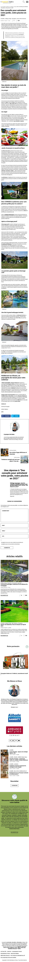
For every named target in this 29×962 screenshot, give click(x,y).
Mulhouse (12, 947)
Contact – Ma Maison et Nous (14, 951)
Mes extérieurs (7, 6)
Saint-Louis (23, 947)
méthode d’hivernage (9, 214)
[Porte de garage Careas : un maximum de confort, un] (14, 845)
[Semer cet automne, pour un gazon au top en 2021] (14, 611)
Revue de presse (15, 953)
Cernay (15, 947)
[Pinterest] (16, 740)
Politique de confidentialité (18, 955)
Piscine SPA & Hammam (21, 18)
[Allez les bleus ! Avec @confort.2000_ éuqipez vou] (14, 930)
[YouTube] (19, 740)
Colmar (8, 947)
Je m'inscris (14, 785)
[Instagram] (13, 740)
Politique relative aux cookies (8, 957)
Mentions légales (5, 955)
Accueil (2, 6)
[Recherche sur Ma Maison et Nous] (23, 1)
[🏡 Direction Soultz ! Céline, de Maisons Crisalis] (14, 913)
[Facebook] (10, 740)
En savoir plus (4, 595)
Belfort (19, 948)
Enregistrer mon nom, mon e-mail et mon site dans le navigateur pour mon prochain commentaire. (12, 543)
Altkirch (19, 947)
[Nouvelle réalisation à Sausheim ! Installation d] (14, 879)
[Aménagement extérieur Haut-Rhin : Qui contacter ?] (14, 570)
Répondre (12, 496)
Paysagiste (14, 18)
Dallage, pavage (13, 6)
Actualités (3, 18)
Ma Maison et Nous (5, 953)
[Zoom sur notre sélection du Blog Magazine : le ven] (14, 896)
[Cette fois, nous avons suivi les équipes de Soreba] (14, 862)
